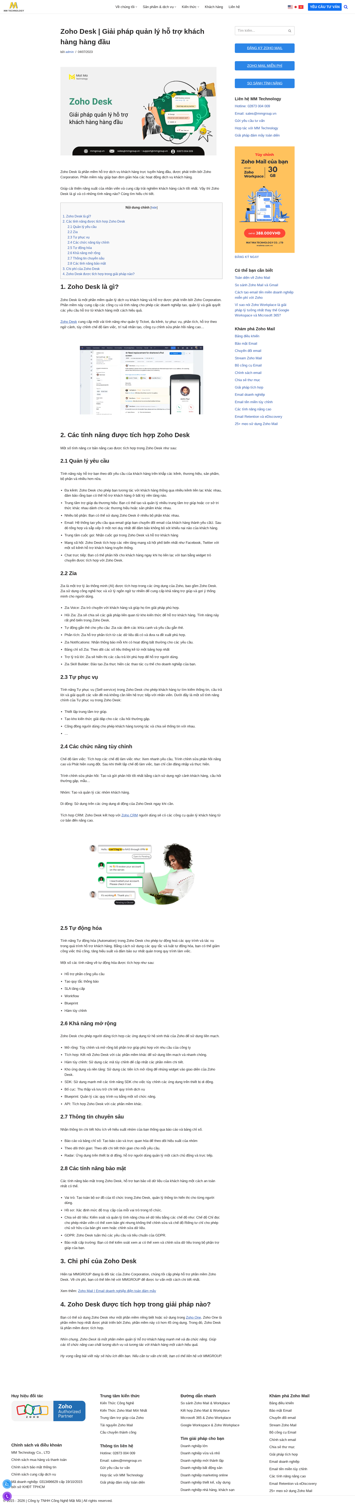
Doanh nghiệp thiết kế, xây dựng (205, 1482)
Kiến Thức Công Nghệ (117, 1403)
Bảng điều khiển (247, 336)
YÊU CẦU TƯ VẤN (325, 7)
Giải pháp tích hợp (249, 387)
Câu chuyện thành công (118, 1432)
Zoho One (193, 1317)
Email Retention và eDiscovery (258, 417)
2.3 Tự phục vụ (79, 237)
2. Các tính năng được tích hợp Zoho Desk (94, 221)
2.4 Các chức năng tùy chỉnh (88, 242)
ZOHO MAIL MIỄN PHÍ (264, 66)
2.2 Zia (73, 232)
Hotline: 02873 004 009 (252, 106)
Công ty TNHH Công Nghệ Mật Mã (54, 1501)
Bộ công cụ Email (248, 365)
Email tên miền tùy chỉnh (254, 402)
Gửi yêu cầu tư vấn (250, 121)
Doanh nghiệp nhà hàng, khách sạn (207, 1490)
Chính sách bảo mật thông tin (33, 1467)
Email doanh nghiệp (250, 395)
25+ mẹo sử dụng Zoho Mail (256, 424)
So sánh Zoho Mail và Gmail (256, 285)
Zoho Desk (68, 322)
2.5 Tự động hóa (80, 248)
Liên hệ (234, 7)
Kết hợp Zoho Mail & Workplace (205, 1411)
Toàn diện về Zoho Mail (252, 278)
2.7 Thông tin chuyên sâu (86, 258)
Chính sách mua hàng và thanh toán (39, 1460)
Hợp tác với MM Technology (256, 128)
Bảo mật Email (246, 344)
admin (70, 52)
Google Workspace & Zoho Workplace (210, 1425)
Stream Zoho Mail (248, 358)
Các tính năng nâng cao (253, 409)
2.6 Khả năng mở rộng (84, 253)
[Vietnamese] (301, 7)
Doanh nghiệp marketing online (204, 1475)
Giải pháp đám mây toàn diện (257, 135)
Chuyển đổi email (248, 351)
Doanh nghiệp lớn (194, 1446)
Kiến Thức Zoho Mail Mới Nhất (123, 1411)
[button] (136, 7)
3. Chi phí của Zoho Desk (81, 269)
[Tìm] (346, 7)
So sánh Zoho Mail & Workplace (205, 1403)
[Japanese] (296, 7)
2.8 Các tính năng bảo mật (87, 263)
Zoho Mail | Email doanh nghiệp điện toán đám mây (117, 1291)
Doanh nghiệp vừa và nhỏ (200, 1453)
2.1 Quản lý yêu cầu (82, 227)
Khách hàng (214, 7)
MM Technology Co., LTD (30, 1453)
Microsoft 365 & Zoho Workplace (206, 1418)
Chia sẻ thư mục (247, 380)
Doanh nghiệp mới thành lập (202, 1461)
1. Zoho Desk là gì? (77, 216)
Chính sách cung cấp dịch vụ (33, 1474)
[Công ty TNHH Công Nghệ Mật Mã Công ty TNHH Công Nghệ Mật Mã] (13, 7)
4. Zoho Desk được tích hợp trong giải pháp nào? (99, 274)
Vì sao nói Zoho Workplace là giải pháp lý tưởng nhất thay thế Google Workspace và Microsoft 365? (262, 310)
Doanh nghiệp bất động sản (201, 1468)
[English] (290, 7)
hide (154, 207)
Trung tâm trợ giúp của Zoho (122, 1418)
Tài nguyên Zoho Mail (116, 1425)
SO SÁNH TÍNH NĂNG (264, 83)
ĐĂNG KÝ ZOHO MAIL (264, 48)
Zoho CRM (129, 815)
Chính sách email (248, 373)
